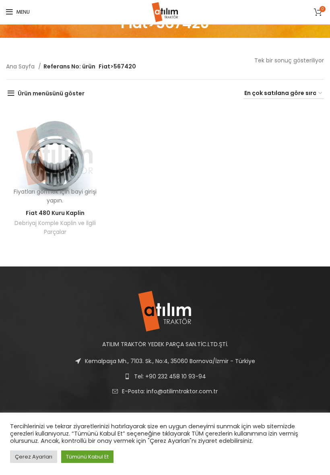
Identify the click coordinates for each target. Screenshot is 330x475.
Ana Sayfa (21, 66)
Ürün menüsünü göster (51, 93)
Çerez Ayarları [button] (33, 457)
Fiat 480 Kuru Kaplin (55, 213)
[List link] (165, 391)
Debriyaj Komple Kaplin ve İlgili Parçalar (55, 227)
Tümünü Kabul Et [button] (87, 457)
